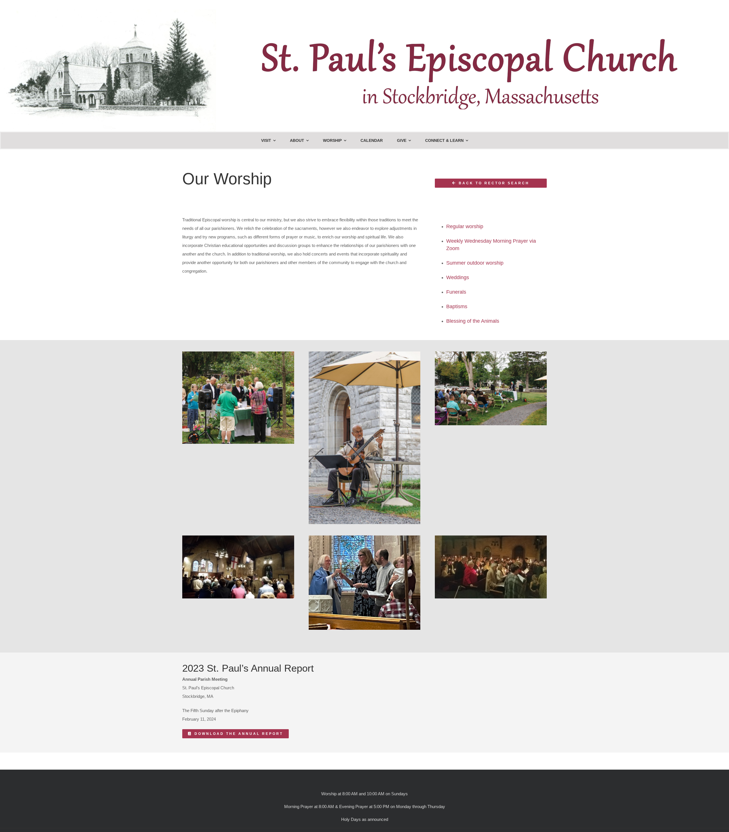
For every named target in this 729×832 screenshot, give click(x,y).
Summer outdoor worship (474, 263)
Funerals (456, 292)
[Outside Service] (491, 353)
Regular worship (464, 226)
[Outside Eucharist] (238, 353)
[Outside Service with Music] (365, 353)
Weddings (457, 277)
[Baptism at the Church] (365, 537)
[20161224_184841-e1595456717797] (491, 537)
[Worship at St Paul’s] (238, 537)
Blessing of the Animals (472, 321)
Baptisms (456, 306)
